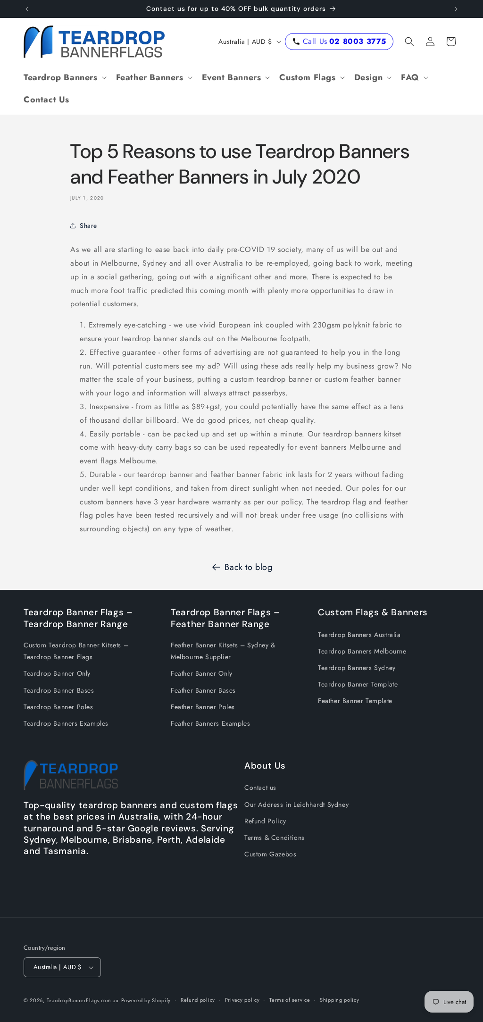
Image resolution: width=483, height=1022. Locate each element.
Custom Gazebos (270, 854)
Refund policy (198, 1000)
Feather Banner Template (355, 700)
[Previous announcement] (27, 9)
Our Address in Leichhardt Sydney (296, 804)
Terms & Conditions (274, 837)
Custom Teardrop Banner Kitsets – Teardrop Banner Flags (76, 651)
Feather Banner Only (201, 673)
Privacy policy (242, 1000)
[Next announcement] (456, 9)
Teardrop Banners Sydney (357, 667)
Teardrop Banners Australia (359, 634)
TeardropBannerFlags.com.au (83, 1000)
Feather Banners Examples (210, 723)
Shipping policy (339, 1000)
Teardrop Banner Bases (59, 690)
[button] (64, 78)
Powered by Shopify (146, 1000)
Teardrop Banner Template (358, 684)
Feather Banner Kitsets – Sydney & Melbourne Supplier (223, 651)
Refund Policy (265, 821)
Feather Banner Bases (203, 690)
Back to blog (248, 567)
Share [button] (88, 225)
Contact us (260, 787)
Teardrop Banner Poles (58, 707)
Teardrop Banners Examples (66, 723)
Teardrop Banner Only (57, 673)
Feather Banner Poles (203, 707)
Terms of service (289, 1000)
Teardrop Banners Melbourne (362, 651)
